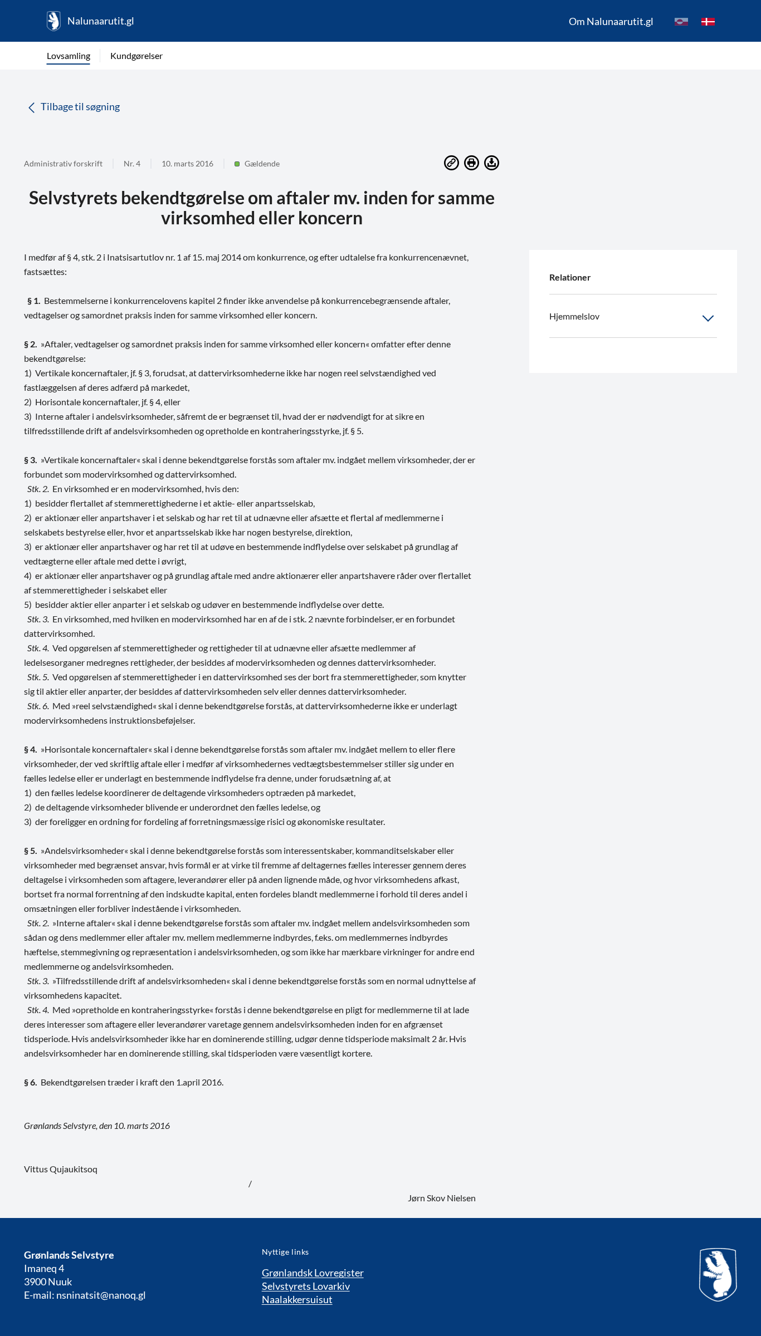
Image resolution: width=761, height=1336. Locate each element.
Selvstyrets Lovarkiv (306, 1286)
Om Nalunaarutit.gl (611, 21)
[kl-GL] (681, 21)
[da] (708, 21)
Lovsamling (68, 55)
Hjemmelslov (574, 316)
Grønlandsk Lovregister (313, 1272)
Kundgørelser (136, 55)
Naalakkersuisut (297, 1299)
